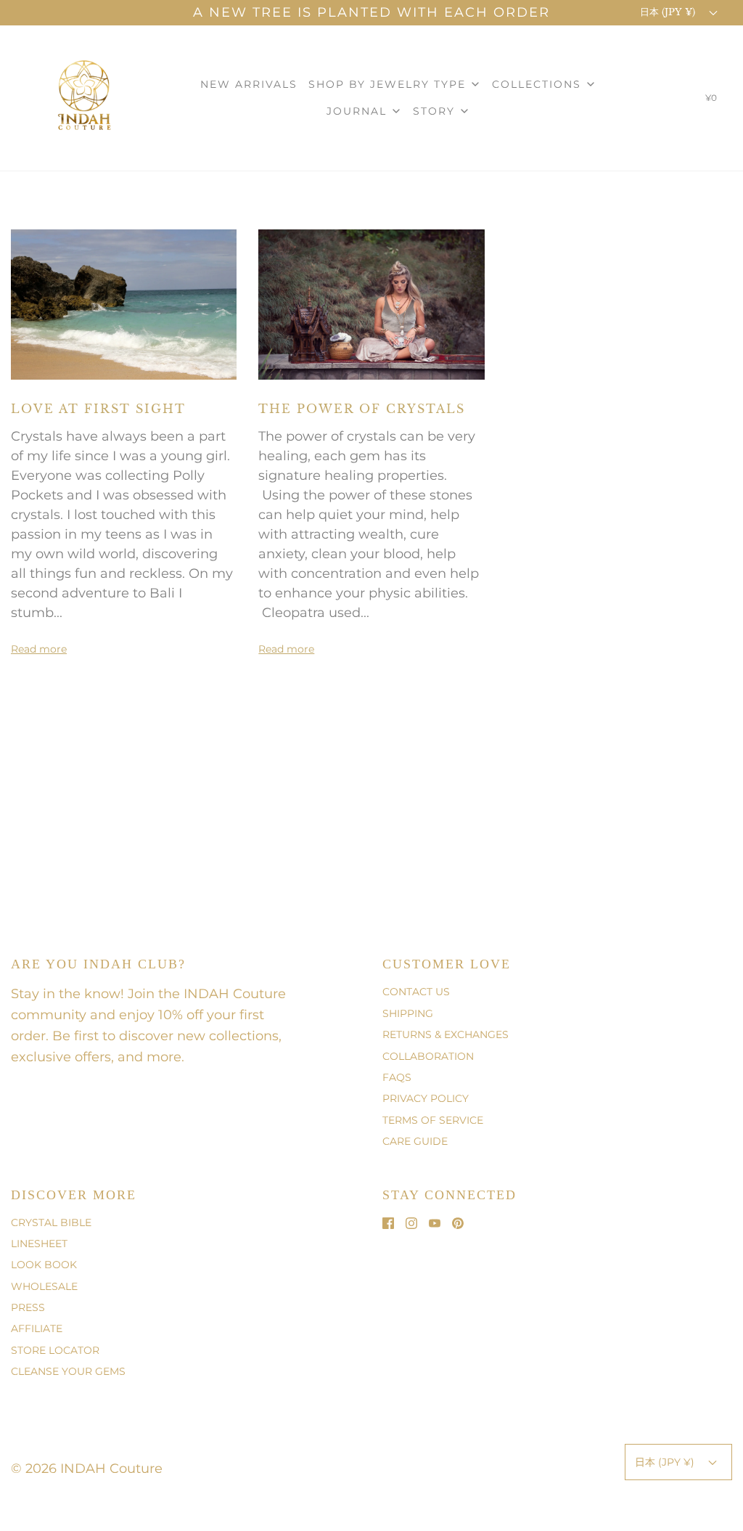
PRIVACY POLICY (425, 1098)
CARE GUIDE (415, 1141)
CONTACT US (416, 991)
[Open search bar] (672, 101)
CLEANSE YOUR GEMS (68, 1371)
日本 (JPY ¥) (669, 12)
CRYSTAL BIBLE (51, 1222)
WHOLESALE (44, 1286)
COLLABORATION (428, 1056)
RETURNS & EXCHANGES (445, 1034)
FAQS (396, 1077)
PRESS (28, 1307)
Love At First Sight (98, 408)
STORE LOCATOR (55, 1350)
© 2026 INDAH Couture (87, 1469)
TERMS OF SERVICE (432, 1120)
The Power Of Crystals (361, 408)
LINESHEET (39, 1243)
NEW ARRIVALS (248, 84)
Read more (39, 649)
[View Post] (124, 303)
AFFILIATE (36, 1328)
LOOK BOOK (44, 1264)
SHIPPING (407, 1013)
